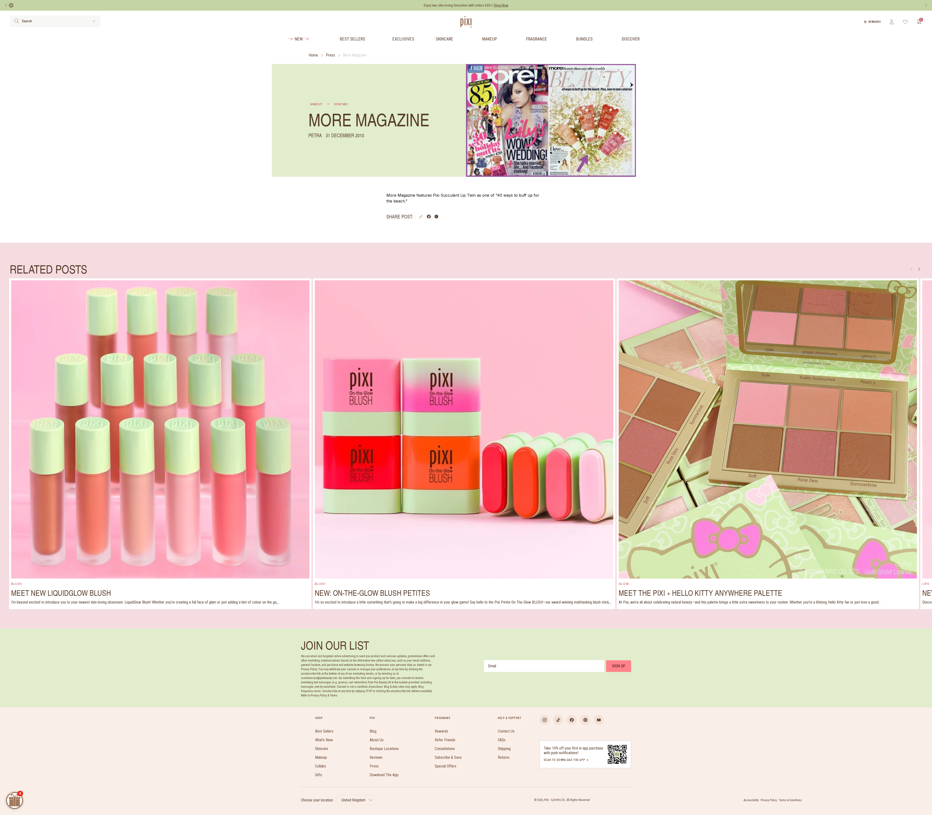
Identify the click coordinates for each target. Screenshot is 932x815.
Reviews (376, 757)
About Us (376, 740)
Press (330, 55)
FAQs (502, 740)
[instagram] (544, 720)
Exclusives (403, 38)
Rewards (874, 22)
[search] (17, 21)
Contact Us (506, 731)
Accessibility (751, 800)
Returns (503, 757)
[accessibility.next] (926, 5)
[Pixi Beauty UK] (466, 22)
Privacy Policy (769, 800)
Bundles (584, 38)
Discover (631, 38)
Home (313, 55)
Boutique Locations (384, 748)
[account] (892, 22)
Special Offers (445, 766)
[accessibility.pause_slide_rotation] (11, 5)
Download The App (384, 775)
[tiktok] (558, 720)
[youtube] (599, 720)
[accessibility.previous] (5, 5)
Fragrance (536, 38)
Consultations (445, 748)
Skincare (444, 38)
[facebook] (571, 720)
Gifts (318, 775)
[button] (421, 216)
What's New (324, 740)
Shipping (504, 748)
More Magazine (354, 55)
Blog (373, 731)
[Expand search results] (94, 21)
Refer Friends (445, 740)
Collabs (320, 766)
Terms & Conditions (790, 800)
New (299, 38)
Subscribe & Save (448, 757)
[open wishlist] (905, 22)
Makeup (489, 38)
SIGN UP (618, 666)
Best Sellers (352, 38)
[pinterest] (585, 720)
